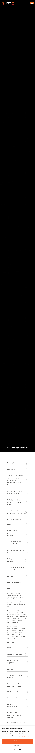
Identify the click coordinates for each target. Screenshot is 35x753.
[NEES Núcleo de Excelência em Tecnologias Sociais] (8, 3)
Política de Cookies (27, 737)
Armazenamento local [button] (14, 654)
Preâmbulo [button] (11, 469)
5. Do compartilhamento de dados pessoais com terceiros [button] (15, 522)
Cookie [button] (9, 647)
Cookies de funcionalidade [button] (12, 705)
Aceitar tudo (17, 741)
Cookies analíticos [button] (13, 698)
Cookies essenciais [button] (13, 691)
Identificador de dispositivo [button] (12, 662)
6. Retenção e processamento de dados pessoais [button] (16, 533)
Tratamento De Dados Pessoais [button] (14, 677)
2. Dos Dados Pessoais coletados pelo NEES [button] (15, 492)
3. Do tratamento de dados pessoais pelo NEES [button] (14, 502)
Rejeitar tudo (17, 749)
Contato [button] (10, 576)
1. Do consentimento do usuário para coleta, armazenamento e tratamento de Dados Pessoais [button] (15, 480)
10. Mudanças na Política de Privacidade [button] (15, 569)
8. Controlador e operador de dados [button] (16, 551)
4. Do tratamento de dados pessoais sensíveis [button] (16, 512)
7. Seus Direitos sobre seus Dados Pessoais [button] (14, 543)
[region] (17, 739)
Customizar (17, 745)
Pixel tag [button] (10, 669)
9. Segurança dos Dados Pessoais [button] (15, 560)
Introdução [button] (11, 463)
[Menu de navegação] (32, 3)
